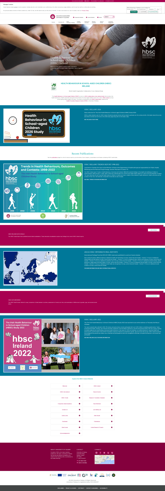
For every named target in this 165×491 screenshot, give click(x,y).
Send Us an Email (82, 462)
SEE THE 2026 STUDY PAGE (91, 119)
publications (55, 157)
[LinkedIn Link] (108, 452)
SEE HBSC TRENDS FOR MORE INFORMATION (95, 179)
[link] (58, 475)
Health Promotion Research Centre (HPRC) (77, 101)
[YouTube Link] (104, 452)
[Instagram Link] (96, 452)
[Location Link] (104, 463)
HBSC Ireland (106, 97)
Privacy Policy (85, 10)
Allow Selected (153, 11)
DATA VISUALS (153, 230)
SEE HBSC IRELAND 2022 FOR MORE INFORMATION (97, 337)
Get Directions (82, 460)
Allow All (134, 11)
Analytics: (151, 9)
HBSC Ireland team (96, 99)
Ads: (158, 9)
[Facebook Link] (100, 452)
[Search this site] (113, 17)
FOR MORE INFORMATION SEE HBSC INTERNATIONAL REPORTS (100, 268)
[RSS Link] (112, 452)
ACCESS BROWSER (152, 296)
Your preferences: (141, 9)
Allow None (143, 11)
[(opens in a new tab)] (58, 476)
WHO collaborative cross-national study (94, 96)
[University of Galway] (60, 16)
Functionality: (130, 9)
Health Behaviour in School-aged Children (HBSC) (66, 96)
